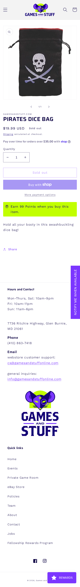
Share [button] (12, 249)
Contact (13, 524)
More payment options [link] (40, 194)
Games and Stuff (44, 580)
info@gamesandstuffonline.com (34, 379)
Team (11, 505)
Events (12, 468)
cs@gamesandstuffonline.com (32, 363)
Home (12, 459)
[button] (5, 9)
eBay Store (16, 487)
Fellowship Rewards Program (30, 543)
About (12, 515)
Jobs (11, 533)
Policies (13, 496)
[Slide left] (31, 107)
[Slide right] (49, 107)
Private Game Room (23, 477)
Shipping (8, 134)
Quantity (9, 149)
